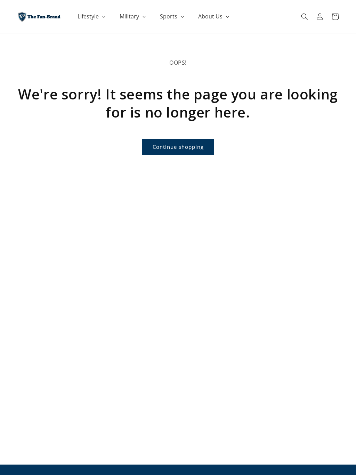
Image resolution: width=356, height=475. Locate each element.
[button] (304, 16)
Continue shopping (178, 146)
